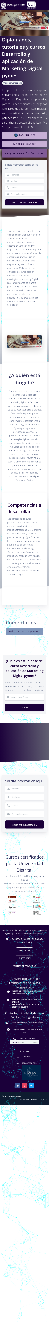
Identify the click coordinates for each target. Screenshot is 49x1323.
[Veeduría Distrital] (12, 901)
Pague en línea (27, 135)
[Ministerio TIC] (12, 912)
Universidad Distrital (28, 1099)
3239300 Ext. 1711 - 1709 (24, 1042)
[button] (10, 341)
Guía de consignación (24, 144)
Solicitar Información (23, 823)
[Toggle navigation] (45, 5)
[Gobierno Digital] (12, 907)
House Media (15, 1096)
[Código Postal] (37, 912)
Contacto (24, 950)
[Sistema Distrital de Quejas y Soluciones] (37, 906)
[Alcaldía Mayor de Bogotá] (37, 896)
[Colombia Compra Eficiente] (37, 901)
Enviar (24, 707)
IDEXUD (43, 1099)
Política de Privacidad (24, 966)
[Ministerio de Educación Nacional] (12, 896)
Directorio (24, 958)
